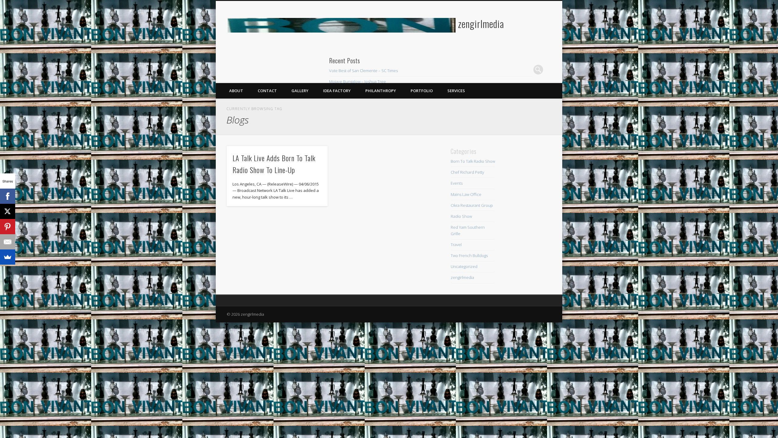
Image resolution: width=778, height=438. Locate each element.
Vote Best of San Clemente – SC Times (363, 70)
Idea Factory (337, 90)
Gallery (299, 90)
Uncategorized (464, 266)
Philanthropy (380, 90)
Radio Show (461, 216)
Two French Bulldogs (469, 255)
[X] (7, 211)
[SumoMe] (7, 257)
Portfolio (422, 90)
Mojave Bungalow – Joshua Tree (357, 81)
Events (457, 183)
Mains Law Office (466, 194)
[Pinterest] (7, 226)
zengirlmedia (481, 23)
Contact (267, 90)
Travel (456, 244)
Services (456, 90)
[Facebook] (7, 196)
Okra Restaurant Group (472, 205)
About (236, 90)
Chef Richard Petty (467, 172)
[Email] (7, 241)
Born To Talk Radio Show (473, 161)
